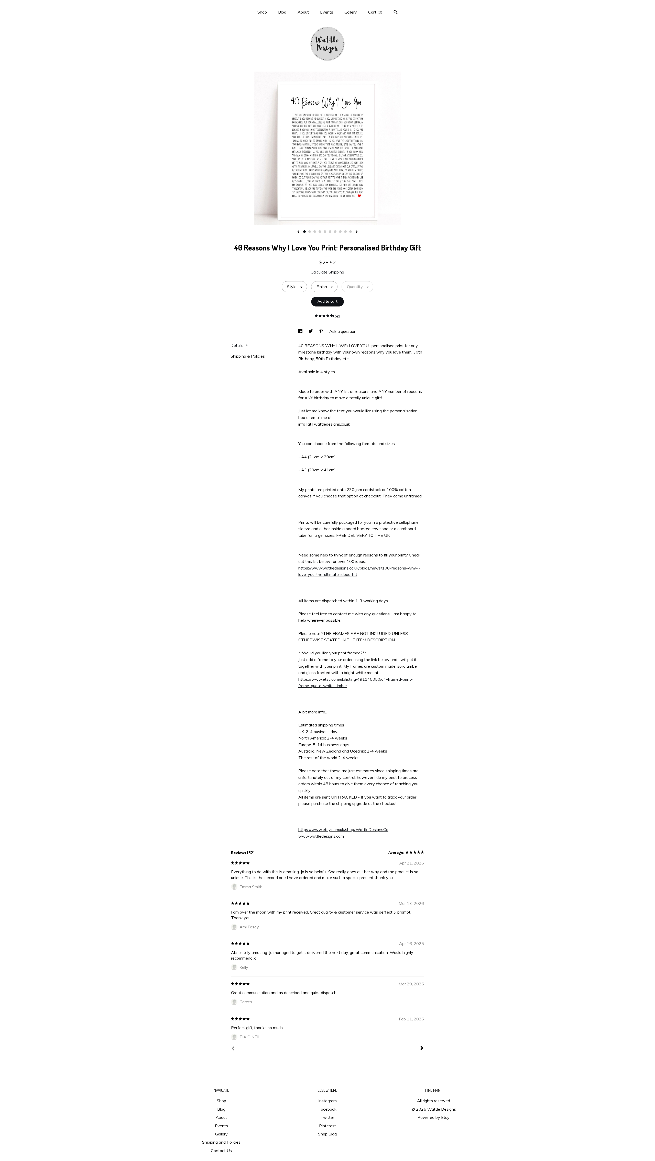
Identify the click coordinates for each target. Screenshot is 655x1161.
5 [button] (325, 231)
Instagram (327, 1100)
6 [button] (330, 231)
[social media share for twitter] (311, 331)
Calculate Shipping (327, 272)
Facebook (327, 1109)
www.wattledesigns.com (321, 836)
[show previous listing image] (298, 232)
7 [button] (335, 231)
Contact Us (221, 1150)
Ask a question (342, 331)
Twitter (327, 1117)
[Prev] (233, 1049)
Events (326, 12)
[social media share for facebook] (300, 331)
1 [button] (304, 231)
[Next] (422, 1048)
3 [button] (314, 231)
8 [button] (340, 231)
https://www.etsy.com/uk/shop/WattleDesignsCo (343, 829)
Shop (262, 12)
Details (237, 345)
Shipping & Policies (248, 356)
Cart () (375, 12)
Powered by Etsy (434, 1117)
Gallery (350, 12)
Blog (282, 12)
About (303, 12)
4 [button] (320, 231)
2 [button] (309, 231)
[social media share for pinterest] (321, 331)
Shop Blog (327, 1133)
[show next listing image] (356, 232)
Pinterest (327, 1125)
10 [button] (350, 231)
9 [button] (345, 231)
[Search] (396, 13)
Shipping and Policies (221, 1142)
